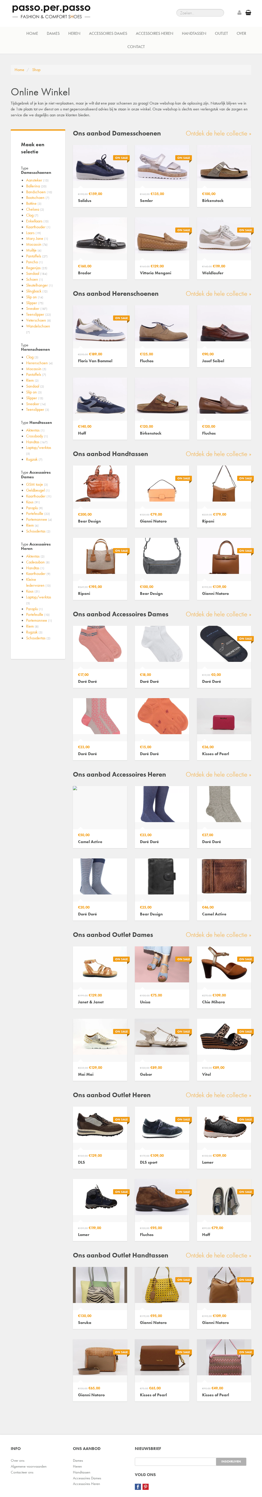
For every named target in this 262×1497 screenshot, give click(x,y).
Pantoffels (37, 256)
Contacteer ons (22, 1472)
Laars (33, 232)
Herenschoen (39, 363)
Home (32, 33)
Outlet (221, 33)
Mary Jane (37, 238)
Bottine (33, 203)
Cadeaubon (38, 562)
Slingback (37, 291)
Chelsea (35, 209)
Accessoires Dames (108, 33)
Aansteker (37, 180)
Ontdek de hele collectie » (218, 133)
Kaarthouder (38, 227)
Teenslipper (38, 314)
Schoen (34, 279)
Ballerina (36, 186)
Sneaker (36, 308)
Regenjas (36, 267)
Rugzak (34, 459)
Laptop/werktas (38, 450)
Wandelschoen (38, 328)
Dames (53, 33)
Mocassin (37, 244)
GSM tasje (37, 484)
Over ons (17, 1460)
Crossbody (37, 436)
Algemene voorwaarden (29, 1466)
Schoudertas (38, 531)
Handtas (37, 442)
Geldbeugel (38, 490)
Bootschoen (37, 197)
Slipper (34, 302)
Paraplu (34, 508)
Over (241, 33)
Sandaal (36, 273)
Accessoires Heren (154, 33)
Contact (136, 46)
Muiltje (33, 250)
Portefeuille (38, 513)
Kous (33, 502)
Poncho (34, 262)
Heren (74, 33)
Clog (32, 215)
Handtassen (194, 33)
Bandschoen (39, 192)
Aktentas (35, 430)
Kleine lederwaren (38, 582)
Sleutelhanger (39, 285)
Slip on (34, 297)
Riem (32, 380)
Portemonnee (39, 519)
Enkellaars (37, 221)
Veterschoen (38, 320)
